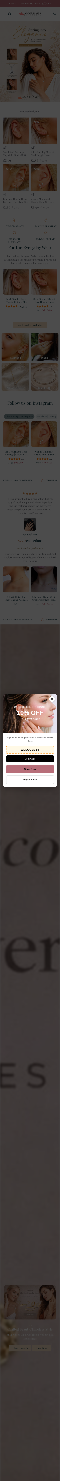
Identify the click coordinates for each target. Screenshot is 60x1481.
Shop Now (30, 769)
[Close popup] (52, 699)
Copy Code (30, 758)
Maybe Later (30, 779)
